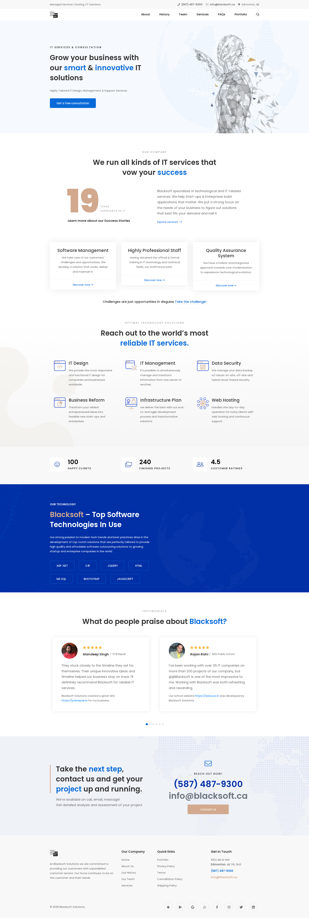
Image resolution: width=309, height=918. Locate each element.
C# (87, 566)
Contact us (208, 809)
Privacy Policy (166, 866)
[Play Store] (180, 907)
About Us (127, 866)
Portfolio (162, 860)
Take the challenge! (191, 301)
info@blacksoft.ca (208, 796)
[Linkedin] (253, 907)
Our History (128, 872)
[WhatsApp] (204, 907)
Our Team (128, 879)
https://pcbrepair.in (74, 700)
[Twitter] (241, 907)
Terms (161, 872)
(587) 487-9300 (208, 784)
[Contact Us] (257, 14)
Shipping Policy (167, 885)
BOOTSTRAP (91, 579)
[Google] (192, 907)
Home (125, 860)
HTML (138, 566)
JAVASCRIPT (125, 579)
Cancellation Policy (169, 879)
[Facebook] (217, 907)
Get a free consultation (73, 103)
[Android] (168, 907)
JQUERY (112, 566)
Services (127, 885)
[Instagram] (229, 907)
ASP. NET (62, 566)
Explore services (168, 222)
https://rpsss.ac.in (207, 696)
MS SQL (61, 579)
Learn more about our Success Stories (99, 220)
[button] (147, 724)
